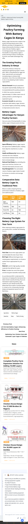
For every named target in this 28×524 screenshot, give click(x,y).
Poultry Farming (19, 316)
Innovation (6, 316)
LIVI (2, 15)
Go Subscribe (22, 3)
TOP (24, 522)
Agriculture (6, 313)
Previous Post (7, 324)
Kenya (12, 316)
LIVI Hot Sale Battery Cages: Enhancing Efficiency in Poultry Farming (13, 328)
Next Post (22, 331)
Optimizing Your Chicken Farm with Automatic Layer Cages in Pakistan (16, 335)
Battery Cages (15, 313)
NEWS (4, 17)
